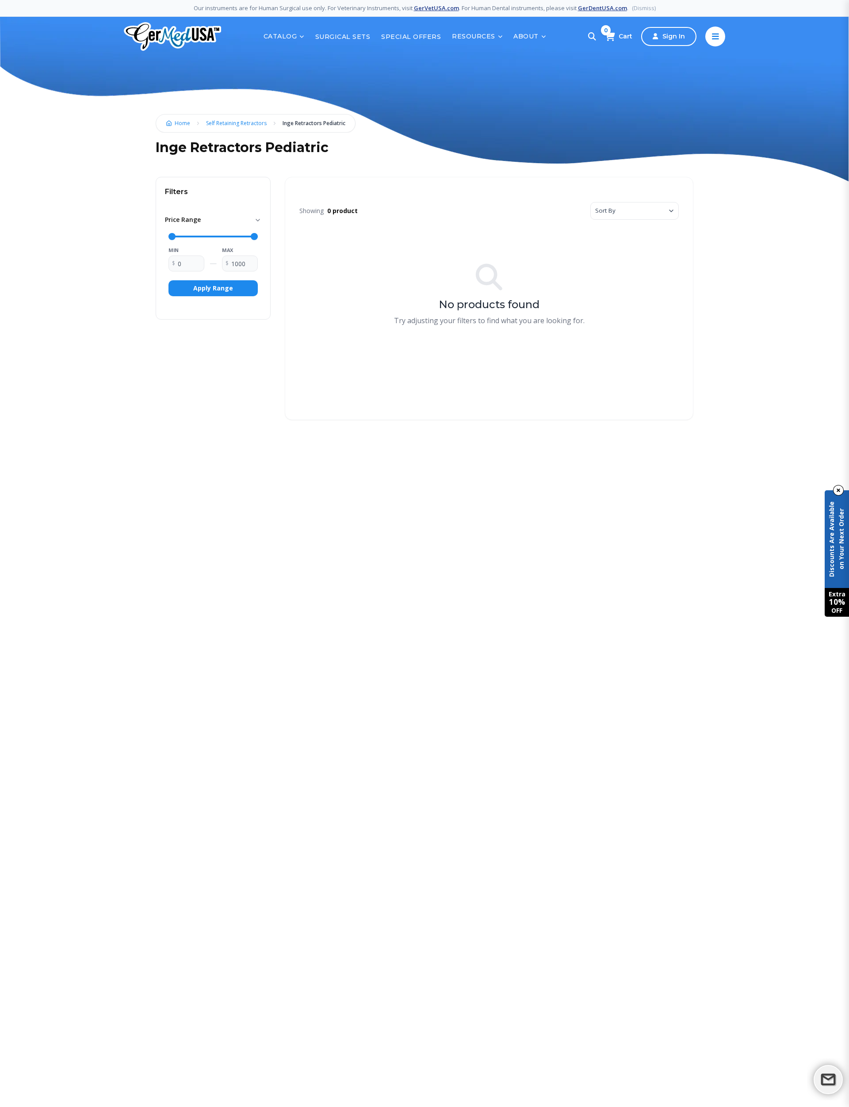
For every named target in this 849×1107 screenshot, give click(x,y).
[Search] (592, 37)
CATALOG (280, 36)
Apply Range (213, 288)
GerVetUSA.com (436, 8)
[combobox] (634, 211)
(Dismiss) (644, 8)
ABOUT (526, 36)
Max (227, 250)
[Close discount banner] (838, 490)
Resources (473, 36)
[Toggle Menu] (715, 36)
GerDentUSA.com (602, 8)
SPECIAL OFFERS (411, 37)
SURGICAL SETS (343, 37)
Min (173, 250)
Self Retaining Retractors (236, 123)
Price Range (183, 219)
